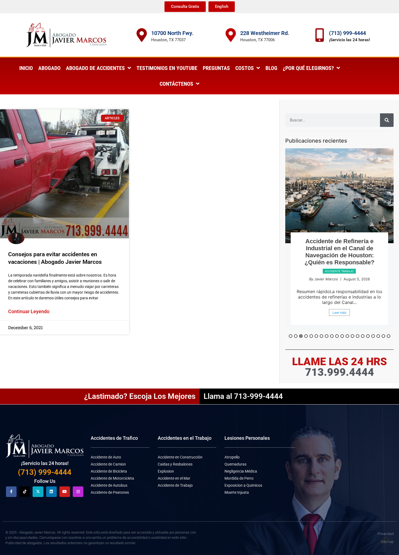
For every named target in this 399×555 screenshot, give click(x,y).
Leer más (339, 319)
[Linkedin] (51, 491)
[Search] (387, 120)
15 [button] (363, 336)
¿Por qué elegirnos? (308, 68)
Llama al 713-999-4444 (243, 396)
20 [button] (388, 336)
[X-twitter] (38, 491)
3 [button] (301, 336)
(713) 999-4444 (347, 33)
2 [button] (295, 336)
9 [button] (332, 336)
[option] (339, 242)
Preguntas (216, 68)
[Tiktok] (24, 491)
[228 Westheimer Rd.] (230, 35)
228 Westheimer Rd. (264, 33)
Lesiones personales (339, 278)
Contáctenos (176, 84)
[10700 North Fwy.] (141, 35)
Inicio (26, 68)
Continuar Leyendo (28, 311)
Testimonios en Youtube (167, 68)
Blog (271, 68)
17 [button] (373, 336)
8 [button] (326, 336)
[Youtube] (64, 491)
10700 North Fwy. (172, 33)
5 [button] (311, 336)
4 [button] (306, 336)
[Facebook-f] (11, 491)
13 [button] (352, 336)
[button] (385, 540)
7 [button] (321, 336)
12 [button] (347, 336)
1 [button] (290, 336)
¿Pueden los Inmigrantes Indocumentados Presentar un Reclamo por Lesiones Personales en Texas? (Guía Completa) (339, 255)
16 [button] (368, 336)
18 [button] (378, 336)
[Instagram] (78, 491)
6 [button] (316, 336)
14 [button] (357, 336)
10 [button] (337, 336)
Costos (244, 68)
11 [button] (342, 336)
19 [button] (383, 336)
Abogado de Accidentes (95, 68)
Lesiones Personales (247, 438)
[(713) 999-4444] (319, 35)
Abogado (49, 68)
